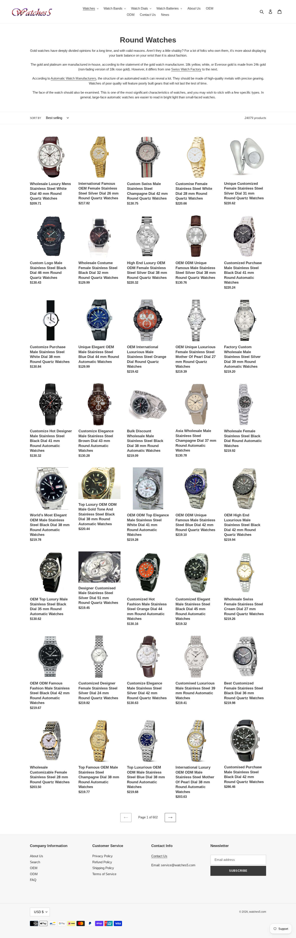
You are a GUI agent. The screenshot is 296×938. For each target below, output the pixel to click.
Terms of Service (104, 874)
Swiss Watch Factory (186, 69)
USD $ (39, 912)
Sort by (35, 118)
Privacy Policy (102, 856)
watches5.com (257, 911)
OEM (33, 868)
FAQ (33, 880)
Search (35, 862)
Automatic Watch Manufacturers (73, 78)
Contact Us (159, 856)
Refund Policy (102, 862)
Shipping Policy (103, 868)
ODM (34, 874)
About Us (36, 856)
